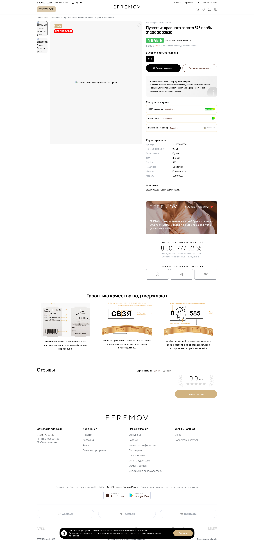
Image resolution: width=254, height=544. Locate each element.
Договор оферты (115, 539)
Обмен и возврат (138, 465)
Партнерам (188, 3)
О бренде (177, 3)
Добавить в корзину (163, 68)
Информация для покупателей (145, 470)
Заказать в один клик (200, 68)
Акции (86, 445)
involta (214, 539)
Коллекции (88, 439)
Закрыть (183, 533)
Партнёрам (135, 450)
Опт (197, 3)
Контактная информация (142, 445)
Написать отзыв (196, 394)
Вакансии (134, 439)
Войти (178, 434)
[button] (42, 28)
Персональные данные (134, 539)
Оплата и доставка (209, 3)
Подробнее (169, 109)
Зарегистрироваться (186, 439)
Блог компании (137, 455)
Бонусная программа (94, 450)
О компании (135, 434)
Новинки (87, 434)
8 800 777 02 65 (181, 248)
